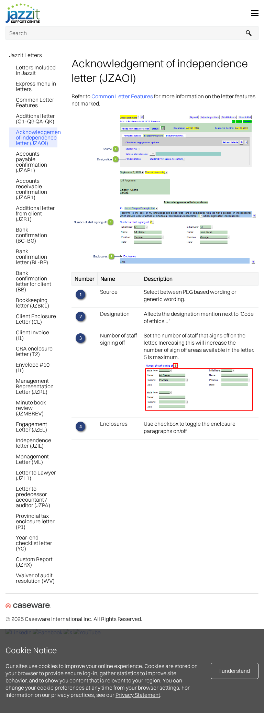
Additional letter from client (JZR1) (35, 213)
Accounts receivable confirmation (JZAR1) (31, 189)
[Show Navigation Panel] (254, 13)
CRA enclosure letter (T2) (34, 351)
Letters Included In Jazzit (36, 70)
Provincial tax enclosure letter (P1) (35, 521)
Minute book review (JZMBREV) (31, 408)
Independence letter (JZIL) (33, 443)
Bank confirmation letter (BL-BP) (32, 257)
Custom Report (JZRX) (34, 562)
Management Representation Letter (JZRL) (35, 386)
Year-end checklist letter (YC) (34, 543)
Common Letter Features (35, 102)
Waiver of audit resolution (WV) (35, 578)
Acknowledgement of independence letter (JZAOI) (36, 137)
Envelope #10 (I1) (33, 367)
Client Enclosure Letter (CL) (36, 319)
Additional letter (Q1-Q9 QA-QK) (35, 118)
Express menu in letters (36, 86)
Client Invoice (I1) (32, 335)
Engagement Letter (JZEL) (31, 427)
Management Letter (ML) (32, 459)
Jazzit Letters (25, 55)
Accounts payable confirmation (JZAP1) (31, 162)
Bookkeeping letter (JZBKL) (32, 303)
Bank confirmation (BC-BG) (31, 235)
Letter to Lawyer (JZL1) (36, 475)
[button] (248, 33)
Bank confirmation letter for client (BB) (33, 281)
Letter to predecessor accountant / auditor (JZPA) (33, 497)
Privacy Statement (138, 694)
